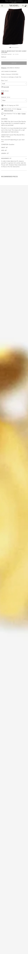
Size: (4, 80)
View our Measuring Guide (12, 109)
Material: (5, 97)
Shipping (3, 68)
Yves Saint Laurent (6, 54)
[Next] (25, 1)
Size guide (6, 87)
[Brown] (2, 93)
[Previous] (2, 1)
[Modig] (14, 5)
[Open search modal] (22, 5)
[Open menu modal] (2, 5)
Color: (5, 91)
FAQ (19, 113)
